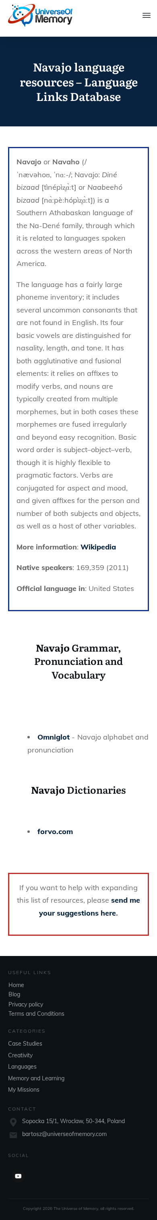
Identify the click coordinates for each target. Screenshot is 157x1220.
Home (16, 985)
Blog (14, 994)
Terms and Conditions (36, 1013)
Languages (22, 1066)
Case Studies (25, 1043)
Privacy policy (25, 1004)
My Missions (23, 1089)
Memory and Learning (36, 1078)
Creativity (20, 1055)
